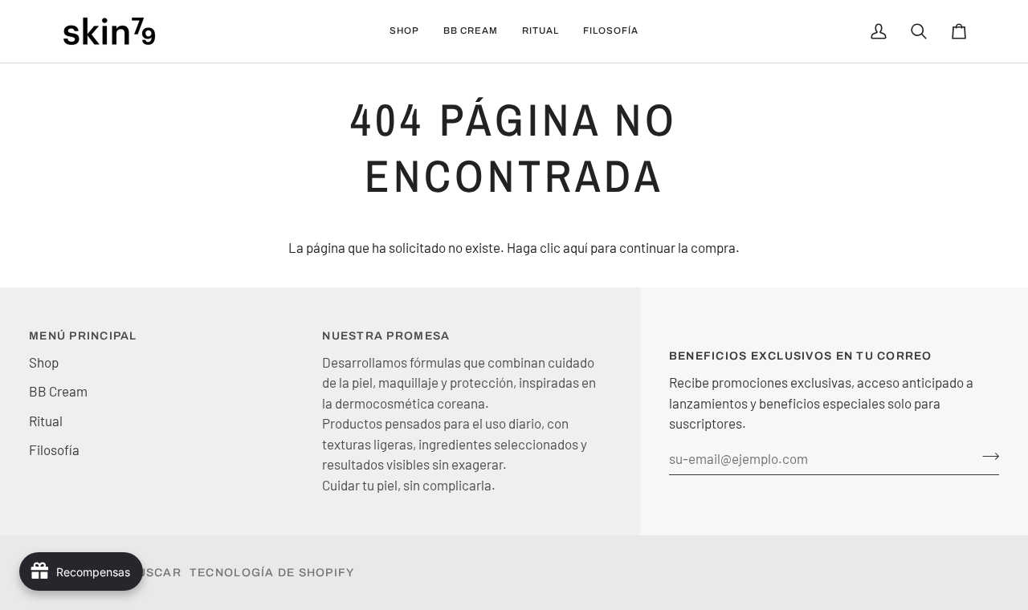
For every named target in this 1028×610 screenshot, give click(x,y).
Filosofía (54, 449)
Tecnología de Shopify (272, 573)
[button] (404, 31)
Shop (44, 362)
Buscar (155, 573)
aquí (575, 247)
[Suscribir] (986, 457)
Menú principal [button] (83, 336)
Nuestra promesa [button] (386, 336)
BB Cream (58, 391)
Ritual (46, 421)
